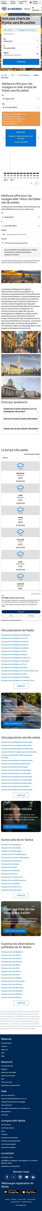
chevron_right (38, 137)
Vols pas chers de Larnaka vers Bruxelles (16, 745)
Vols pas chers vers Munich (11, 958)
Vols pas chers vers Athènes (11, 984)
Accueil (4, 75)
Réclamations (6, 1111)
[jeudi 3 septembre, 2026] (18, 173)
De (5, 39)
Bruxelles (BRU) (10, 48)
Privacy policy (35, 594)
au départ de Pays (27, 1202)
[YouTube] (26, 1177)
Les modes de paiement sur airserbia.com (15, 1108)
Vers (3, 104)
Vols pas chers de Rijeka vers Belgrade (15, 635)
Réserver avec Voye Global (15, 931)
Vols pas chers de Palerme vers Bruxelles (16, 783)
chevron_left (3, 137)
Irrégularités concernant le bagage (13, 1102)
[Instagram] (20, 1177)
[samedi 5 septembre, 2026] (24, 173)
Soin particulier (6, 1105)
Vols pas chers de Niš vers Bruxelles (14, 767)
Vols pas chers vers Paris (10, 968)
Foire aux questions (8, 1095)
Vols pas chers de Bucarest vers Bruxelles (16, 789)
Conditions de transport (9, 1138)
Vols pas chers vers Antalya (11, 961)
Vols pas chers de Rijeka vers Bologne (15, 661)
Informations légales (8, 1147)
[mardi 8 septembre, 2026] (34, 173)
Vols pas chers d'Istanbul (10, 883)
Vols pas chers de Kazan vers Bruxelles (15, 764)
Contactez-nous (7, 1157)
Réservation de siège (8, 1072)
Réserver (27, 9)
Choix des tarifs (6, 1082)
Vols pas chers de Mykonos (11, 861)
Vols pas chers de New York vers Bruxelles (16, 777)
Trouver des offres (21, 142)
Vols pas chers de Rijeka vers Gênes (14, 667)
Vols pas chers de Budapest (11, 851)
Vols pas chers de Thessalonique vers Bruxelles (19, 752)
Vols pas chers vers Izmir (10, 974)
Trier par (4, 239)
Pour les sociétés (12, 2)
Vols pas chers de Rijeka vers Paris (14, 651)
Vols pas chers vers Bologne (11, 994)
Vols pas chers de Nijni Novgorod (13, 880)
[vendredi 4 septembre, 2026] (21, 173)
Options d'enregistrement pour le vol (14, 1098)
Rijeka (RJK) (8, 41)
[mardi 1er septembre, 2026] (11, 173)
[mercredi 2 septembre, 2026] (14, 173)
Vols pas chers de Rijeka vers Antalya (15, 648)
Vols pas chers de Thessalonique (13, 854)
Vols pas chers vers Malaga (11, 978)
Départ (6, 53)
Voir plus (21, 686)
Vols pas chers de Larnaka (11, 848)
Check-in (4, 1046)
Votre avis (4, 1115)
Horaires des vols (7, 1066)
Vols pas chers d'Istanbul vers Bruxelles (16, 773)
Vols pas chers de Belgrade (11, 844)
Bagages (4, 1069)
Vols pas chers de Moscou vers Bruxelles (16, 780)
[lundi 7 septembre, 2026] (31, 173)
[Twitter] (13, 1177)
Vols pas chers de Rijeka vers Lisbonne (15, 658)
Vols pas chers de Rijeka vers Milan (14, 674)
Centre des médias (7, 1128)
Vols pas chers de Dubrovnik (11, 877)
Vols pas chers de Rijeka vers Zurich (14, 638)
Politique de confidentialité (10, 1141)
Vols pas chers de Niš (9, 867)
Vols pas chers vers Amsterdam (13, 981)
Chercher (21, 62)
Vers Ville (13, 1199)
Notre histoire (6, 1125)
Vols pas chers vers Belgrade (12, 952)
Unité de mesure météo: (32, 454)
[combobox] (21, 99)
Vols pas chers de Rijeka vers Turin (14, 664)
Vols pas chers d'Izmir (9, 874)
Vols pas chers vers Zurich (11, 955)
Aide (2, 1053)
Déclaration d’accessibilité (10, 1085)
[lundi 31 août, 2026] (8, 173)
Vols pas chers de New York (11, 887)
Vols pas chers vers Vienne (11, 971)
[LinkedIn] (33, 1177)
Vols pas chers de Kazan (10, 864)
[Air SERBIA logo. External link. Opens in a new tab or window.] (3, 596)
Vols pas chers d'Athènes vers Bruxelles (16, 770)
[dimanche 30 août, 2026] (5, 173)
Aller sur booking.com (13, 723)
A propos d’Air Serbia (23, 2)
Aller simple (8, 30)
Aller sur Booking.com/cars (15, 827)
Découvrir (4, 1049)
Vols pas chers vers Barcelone (12, 987)
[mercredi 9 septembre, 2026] (37, 173)
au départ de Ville (15, 1202)
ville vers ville (21, 1199)
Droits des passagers (8, 1144)
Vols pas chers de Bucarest (11, 890)
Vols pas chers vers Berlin (10, 965)
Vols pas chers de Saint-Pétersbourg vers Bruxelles (17, 756)
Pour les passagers (4, 2)
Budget (3, 230)
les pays (7, 1199)
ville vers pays (31, 1199)
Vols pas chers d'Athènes (10, 870)
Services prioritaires (8, 1076)
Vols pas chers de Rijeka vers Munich (15, 641)
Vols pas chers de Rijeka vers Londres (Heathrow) (19, 671)
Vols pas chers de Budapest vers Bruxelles (17, 749)
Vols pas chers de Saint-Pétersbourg (15, 857)
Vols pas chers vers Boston (11, 997)
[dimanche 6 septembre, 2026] (28, 173)
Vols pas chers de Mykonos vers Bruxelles (16, 760)
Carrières (4, 1134)
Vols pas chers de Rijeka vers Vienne (14, 645)
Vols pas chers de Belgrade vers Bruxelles (16, 742)
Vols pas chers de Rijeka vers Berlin (14, 654)
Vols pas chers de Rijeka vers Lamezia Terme (17, 680)
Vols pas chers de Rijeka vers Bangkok (15, 677)
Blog (2, 1056)
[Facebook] (7, 1177)
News (3, 1131)
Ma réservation (35, 9)
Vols (12, 75)
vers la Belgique (24, 75)
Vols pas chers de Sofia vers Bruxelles (15, 786)
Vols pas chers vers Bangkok (11, 991)
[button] (27, 29)
